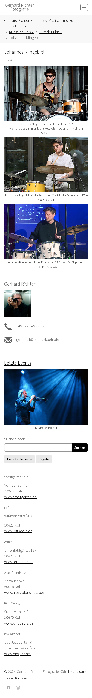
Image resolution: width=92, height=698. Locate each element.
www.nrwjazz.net (17, 653)
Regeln (44, 459)
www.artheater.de (18, 561)
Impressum (77, 671)
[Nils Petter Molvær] (46, 397)
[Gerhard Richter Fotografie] (19, 7)
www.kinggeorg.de (19, 623)
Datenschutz (16, 677)
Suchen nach (14, 438)
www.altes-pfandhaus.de (24, 592)
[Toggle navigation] (84, 7)
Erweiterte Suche (19, 459)
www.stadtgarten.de (20, 496)
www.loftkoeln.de (18, 530)
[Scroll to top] (82, 688)
